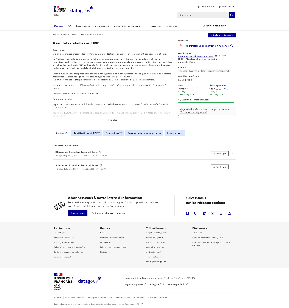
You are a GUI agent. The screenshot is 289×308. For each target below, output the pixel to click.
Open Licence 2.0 (132, 304)
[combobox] (206, 15)
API (69, 26)
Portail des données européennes (68, 252)
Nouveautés (155, 26)
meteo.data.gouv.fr (154, 237)
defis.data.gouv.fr (154, 252)
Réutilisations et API (86, 133)
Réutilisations (83, 26)
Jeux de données (70, 34)
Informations (174, 133)
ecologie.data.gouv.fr (155, 247)
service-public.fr (176, 284)
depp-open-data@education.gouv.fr (196, 56)
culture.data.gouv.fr (154, 257)
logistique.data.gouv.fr (156, 261)
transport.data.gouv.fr (156, 242)
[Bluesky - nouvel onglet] (204, 213)
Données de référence (64, 237)
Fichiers (61, 133)
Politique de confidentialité (100, 297)
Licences (58, 297)
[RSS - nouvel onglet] (229, 213)
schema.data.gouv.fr (63, 257)
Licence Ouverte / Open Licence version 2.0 (204, 71)
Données (58, 26)
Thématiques (59, 232)
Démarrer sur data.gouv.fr (127, 26)
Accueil (56, 34)
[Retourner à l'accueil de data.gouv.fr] (81, 10)
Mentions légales (123, 297)
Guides (103, 232)
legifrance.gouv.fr (134, 284)
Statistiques (105, 252)
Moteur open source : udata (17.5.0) (207, 237)
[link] (206, 7)
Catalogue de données (64, 242)
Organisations (102, 26)
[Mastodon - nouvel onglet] (196, 213)
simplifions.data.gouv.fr (156, 232)
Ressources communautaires (144, 133)
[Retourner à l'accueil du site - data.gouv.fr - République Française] (89, 281)
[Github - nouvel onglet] (221, 213)
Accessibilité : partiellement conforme (150, 297)
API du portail (198, 232)
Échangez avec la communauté (113, 247)
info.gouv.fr (156, 284)
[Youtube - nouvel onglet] (213, 213)
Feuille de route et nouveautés (113, 237)
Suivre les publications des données (69, 247)
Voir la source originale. (192, 112)
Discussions (114, 133)
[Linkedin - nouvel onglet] (187, 213)
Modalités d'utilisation (74, 297)
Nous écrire (171, 26)
